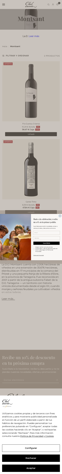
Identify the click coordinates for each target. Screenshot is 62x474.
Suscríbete (46, 243)
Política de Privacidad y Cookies (37, 436)
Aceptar (31, 468)
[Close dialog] (60, 216)
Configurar (31, 448)
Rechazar (31, 458)
